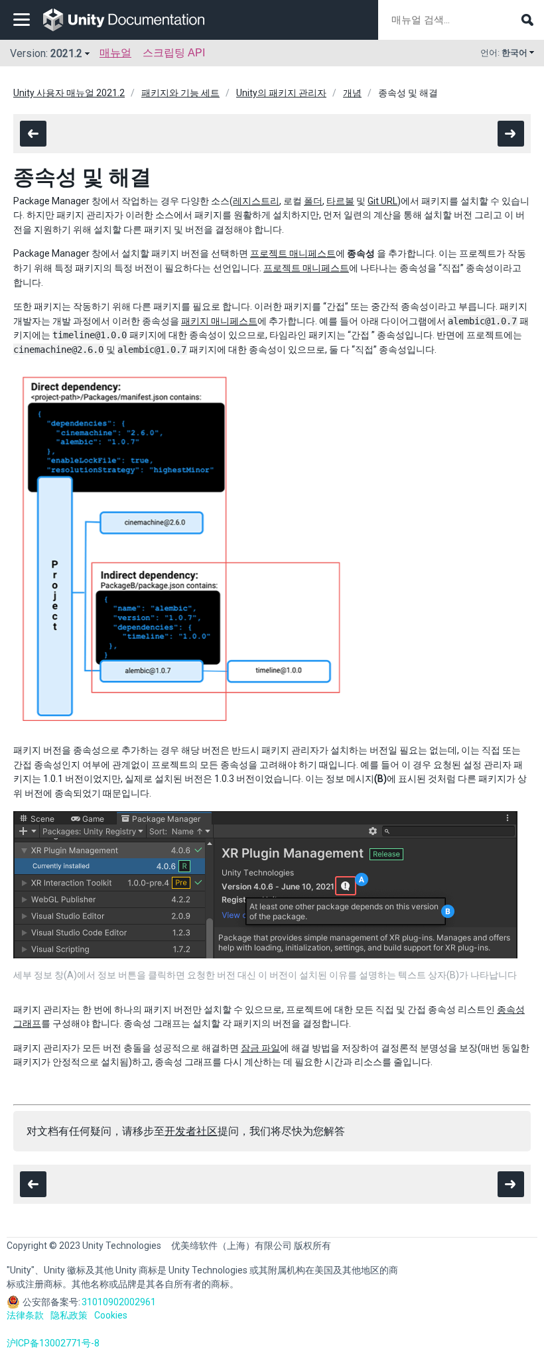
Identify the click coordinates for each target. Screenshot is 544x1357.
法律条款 (25, 1315)
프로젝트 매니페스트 (293, 253)
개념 (352, 93)
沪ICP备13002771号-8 (53, 1343)
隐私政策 (69, 1315)
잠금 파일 (260, 1048)
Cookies (110, 1315)
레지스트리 (256, 201)
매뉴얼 (115, 52)
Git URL (382, 201)
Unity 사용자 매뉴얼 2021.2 (69, 93)
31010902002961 (119, 1302)
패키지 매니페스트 (219, 321)
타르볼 (340, 201)
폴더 (313, 201)
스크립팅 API (174, 52)
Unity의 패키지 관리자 (281, 93)
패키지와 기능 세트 (180, 93)
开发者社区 (191, 1131)
